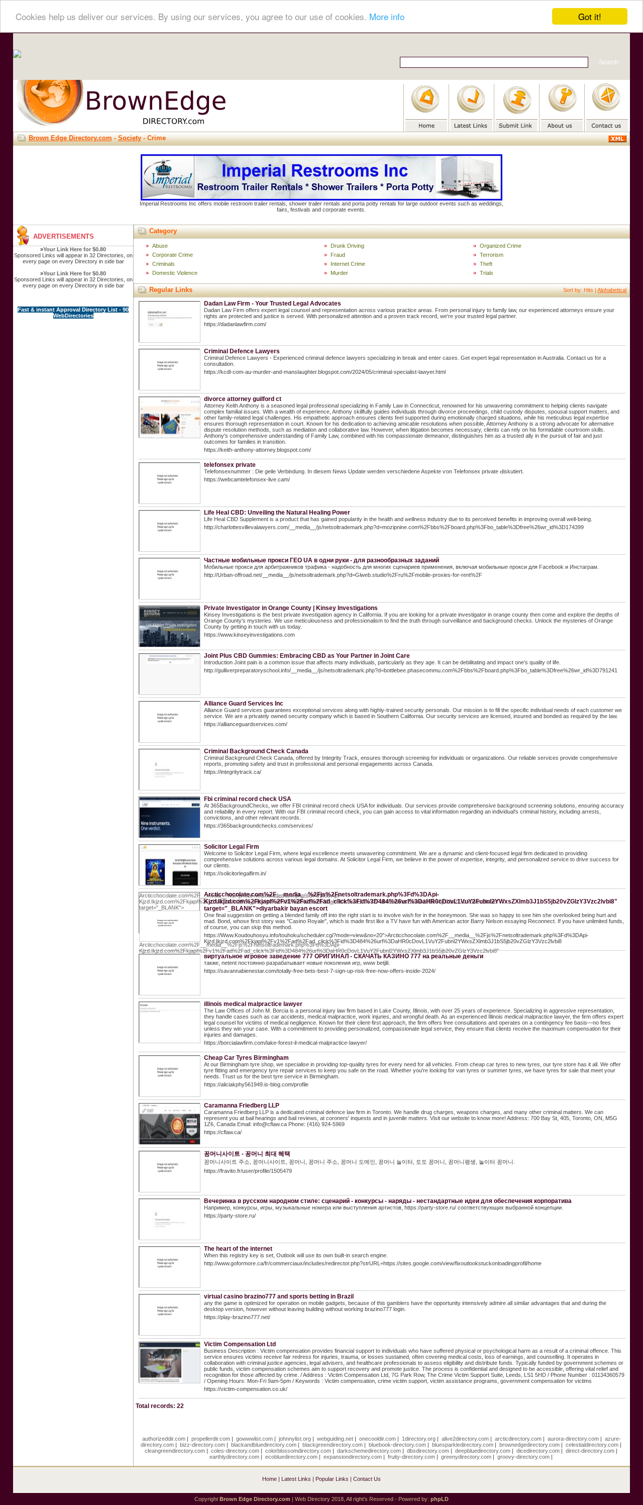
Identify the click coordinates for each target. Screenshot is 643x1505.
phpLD (440, 1499)
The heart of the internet (238, 1248)
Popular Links (332, 1479)
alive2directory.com (465, 1439)
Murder (339, 273)
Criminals (163, 264)
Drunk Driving (347, 246)
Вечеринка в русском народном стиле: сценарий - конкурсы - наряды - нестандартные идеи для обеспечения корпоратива (388, 1201)
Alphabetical (611, 290)
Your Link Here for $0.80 (74, 249)
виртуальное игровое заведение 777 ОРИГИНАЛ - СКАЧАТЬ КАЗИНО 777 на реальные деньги (343, 956)
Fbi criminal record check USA (247, 798)
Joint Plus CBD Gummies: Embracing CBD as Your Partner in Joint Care (307, 655)
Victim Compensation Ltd (240, 1344)
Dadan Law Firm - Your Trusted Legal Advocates (272, 303)
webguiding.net (335, 1439)
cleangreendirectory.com (175, 1451)
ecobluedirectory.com (291, 1457)
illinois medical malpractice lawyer (253, 1004)
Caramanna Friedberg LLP (241, 1105)
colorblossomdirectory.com (298, 1451)
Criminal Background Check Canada (256, 751)
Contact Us (367, 1479)
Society (129, 138)
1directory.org (419, 1439)
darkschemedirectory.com (369, 1451)
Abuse (160, 246)
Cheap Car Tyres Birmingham (246, 1057)
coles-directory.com (235, 1451)
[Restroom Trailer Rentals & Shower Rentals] (321, 198)
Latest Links (296, 1479)
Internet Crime (348, 264)
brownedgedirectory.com (529, 1445)
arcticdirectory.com (518, 1439)
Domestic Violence (174, 273)
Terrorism (491, 255)
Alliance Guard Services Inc (243, 703)
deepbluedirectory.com (482, 1451)
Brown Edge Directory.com (70, 138)
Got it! (589, 16)
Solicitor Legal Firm (231, 846)
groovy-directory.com (523, 1457)
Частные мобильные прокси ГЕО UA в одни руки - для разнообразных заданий (321, 560)
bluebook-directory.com (397, 1445)
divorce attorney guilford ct (242, 399)
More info (386, 17)
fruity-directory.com (411, 1457)
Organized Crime (500, 246)
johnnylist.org (295, 1439)
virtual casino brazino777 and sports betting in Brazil (279, 1296)
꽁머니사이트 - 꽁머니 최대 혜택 (247, 1153)
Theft (486, 264)
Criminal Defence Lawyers (242, 351)
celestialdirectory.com (592, 1445)
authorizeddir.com (163, 1439)
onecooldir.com (377, 1439)
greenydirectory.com (466, 1457)
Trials (486, 273)
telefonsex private (230, 464)
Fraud (338, 255)
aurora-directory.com (573, 1439)
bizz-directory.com (202, 1445)
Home (269, 1479)
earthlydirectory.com (234, 1457)
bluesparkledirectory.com (462, 1445)
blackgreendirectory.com (332, 1445)
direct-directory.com (590, 1451)
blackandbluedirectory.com (263, 1445)
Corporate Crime (172, 255)
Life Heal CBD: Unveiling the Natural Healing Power (277, 512)
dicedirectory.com (538, 1451)
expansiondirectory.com (353, 1457)
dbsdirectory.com (428, 1451)
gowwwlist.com (254, 1439)
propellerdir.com (210, 1439)
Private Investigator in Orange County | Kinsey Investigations (291, 608)
